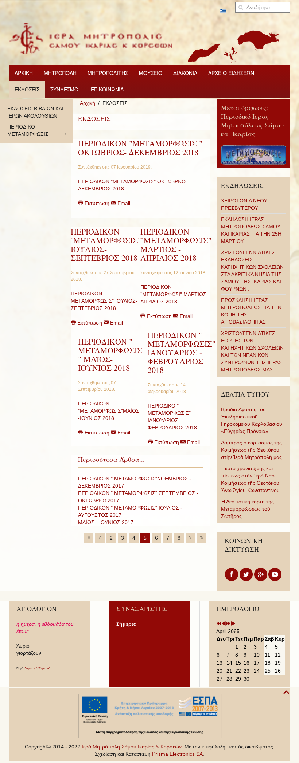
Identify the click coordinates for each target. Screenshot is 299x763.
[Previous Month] (223, 624)
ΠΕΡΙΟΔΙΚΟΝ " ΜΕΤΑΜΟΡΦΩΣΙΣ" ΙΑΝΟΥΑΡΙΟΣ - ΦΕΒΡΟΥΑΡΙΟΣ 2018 (181, 352)
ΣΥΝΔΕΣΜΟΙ (65, 89)
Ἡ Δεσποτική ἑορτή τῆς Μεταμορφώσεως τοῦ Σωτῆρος (247, 509)
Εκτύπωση (97, 203)
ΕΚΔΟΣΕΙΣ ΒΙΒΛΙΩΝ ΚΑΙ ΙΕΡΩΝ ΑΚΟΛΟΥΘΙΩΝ (35, 112)
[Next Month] (233, 624)
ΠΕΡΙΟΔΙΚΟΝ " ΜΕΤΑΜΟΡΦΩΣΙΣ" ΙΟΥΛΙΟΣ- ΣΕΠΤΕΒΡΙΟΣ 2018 (104, 301)
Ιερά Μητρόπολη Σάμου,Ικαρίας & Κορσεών (132, 747)
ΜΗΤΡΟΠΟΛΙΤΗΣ (108, 72)
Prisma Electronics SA (177, 754)
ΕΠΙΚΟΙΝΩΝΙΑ (107, 89)
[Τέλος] (201, 538)
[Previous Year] (218, 624)
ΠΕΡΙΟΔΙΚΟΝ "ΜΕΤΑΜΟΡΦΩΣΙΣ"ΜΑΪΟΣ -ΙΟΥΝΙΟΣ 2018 (108, 411)
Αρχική (87, 103)
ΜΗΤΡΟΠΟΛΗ (60, 72)
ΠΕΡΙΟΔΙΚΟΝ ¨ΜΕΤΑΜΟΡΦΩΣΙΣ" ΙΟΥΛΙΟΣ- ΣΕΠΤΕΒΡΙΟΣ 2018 (106, 244)
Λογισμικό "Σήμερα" (37, 668)
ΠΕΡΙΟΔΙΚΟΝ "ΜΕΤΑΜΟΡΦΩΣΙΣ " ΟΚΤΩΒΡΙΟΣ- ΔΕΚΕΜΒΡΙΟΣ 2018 (140, 147)
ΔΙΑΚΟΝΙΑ (185, 72)
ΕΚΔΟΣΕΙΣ (27, 89)
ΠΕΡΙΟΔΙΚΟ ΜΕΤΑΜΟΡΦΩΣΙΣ (27, 130)
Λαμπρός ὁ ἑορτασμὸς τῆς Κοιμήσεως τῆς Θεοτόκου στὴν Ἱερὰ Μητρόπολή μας (251, 450)
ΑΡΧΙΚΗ (24, 72)
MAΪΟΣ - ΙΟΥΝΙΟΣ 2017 (105, 522)
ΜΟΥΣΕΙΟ (150, 72)
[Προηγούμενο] (100, 538)
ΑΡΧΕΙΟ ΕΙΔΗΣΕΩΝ (231, 72)
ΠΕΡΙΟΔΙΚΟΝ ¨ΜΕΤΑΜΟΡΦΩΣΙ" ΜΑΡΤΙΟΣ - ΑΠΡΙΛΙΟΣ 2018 (175, 294)
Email (123, 203)
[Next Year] (228, 624)
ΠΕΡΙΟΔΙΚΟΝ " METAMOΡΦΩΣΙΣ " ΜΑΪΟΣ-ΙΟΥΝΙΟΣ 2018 (110, 354)
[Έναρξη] (88, 538)
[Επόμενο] (190, 538)
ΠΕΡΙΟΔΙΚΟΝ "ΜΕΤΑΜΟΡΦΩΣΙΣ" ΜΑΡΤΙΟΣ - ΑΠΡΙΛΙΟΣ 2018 (175, 244)
